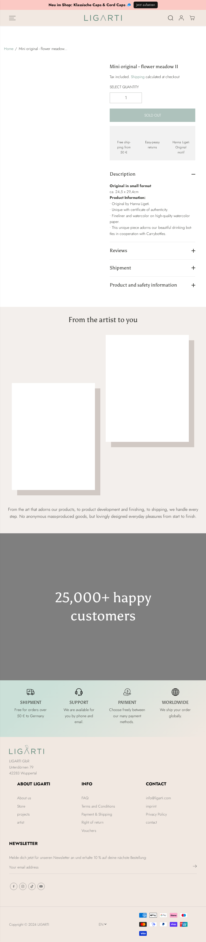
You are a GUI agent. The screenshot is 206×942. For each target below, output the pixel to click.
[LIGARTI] (103, 18)
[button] (12, 18)
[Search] (170, 18)
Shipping (138, 76)
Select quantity (124, 87)
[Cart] (192, 18)
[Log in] (181, 18)
